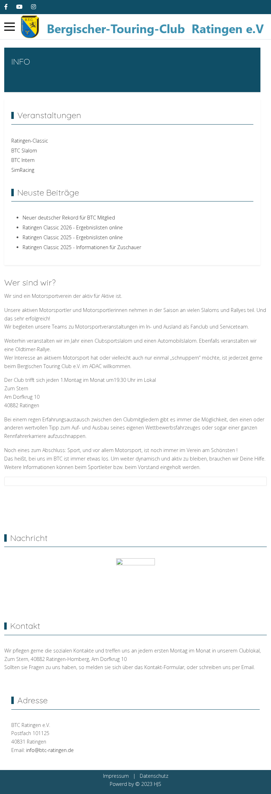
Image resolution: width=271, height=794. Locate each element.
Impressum (116, 775)
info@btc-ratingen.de (49, 750)
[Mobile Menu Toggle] (9, 26)
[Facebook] (6, 7)
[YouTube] (19, 7)
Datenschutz (154, 775)
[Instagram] (33, 7)
